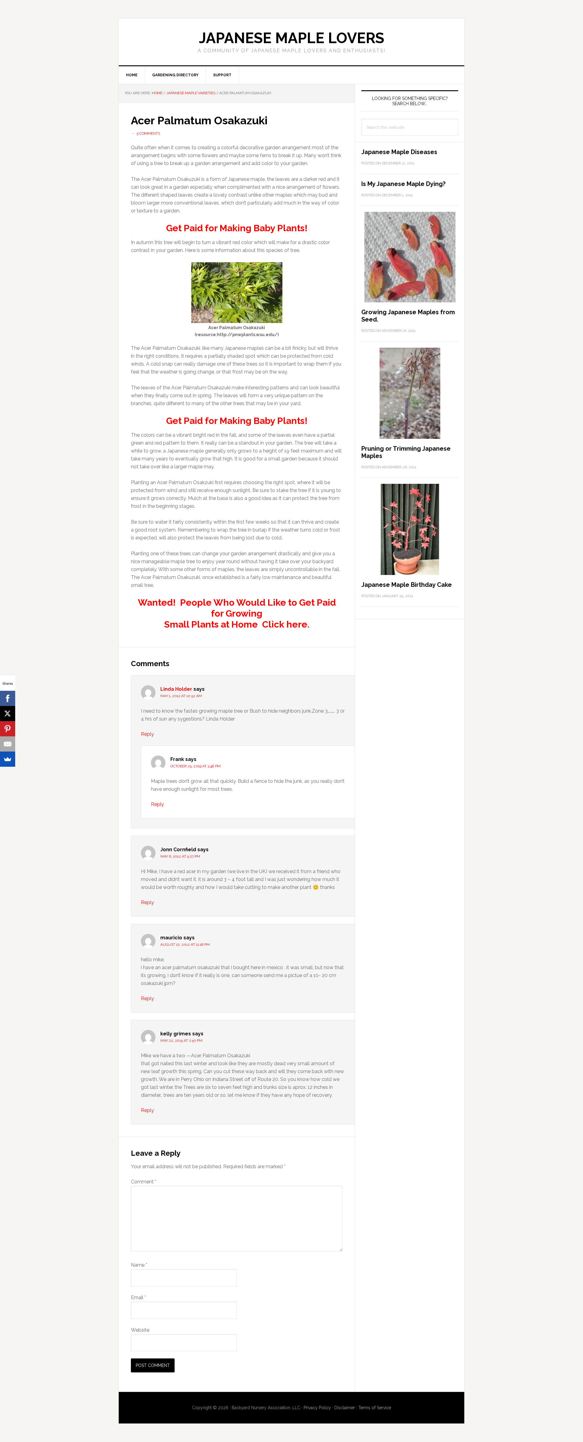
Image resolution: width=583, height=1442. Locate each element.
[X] (7, 713)
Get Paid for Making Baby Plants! (237, 228)
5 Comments (148, 133)
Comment (143, 1182)
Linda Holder (176, 689)
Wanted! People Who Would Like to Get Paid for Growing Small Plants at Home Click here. (237, 613)
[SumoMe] (7, 759)
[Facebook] (7, 698)
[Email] (7, 744)
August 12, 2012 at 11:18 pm (185, 944)
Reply (147, 734)
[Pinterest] (7, 728)
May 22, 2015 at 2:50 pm (181, 1040)
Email (138, 1297)
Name (139, 1265)
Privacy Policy (317, 1407)
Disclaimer (344, 1407)
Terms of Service (374, 1407)
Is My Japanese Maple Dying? (403, 184)
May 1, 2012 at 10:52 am (181, 696)
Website (140, 1330)
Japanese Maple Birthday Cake (406, 584)
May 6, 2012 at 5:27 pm (180, 856)
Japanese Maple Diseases (399, 152)
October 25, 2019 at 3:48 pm (195, 766)
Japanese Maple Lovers (291, 37)
